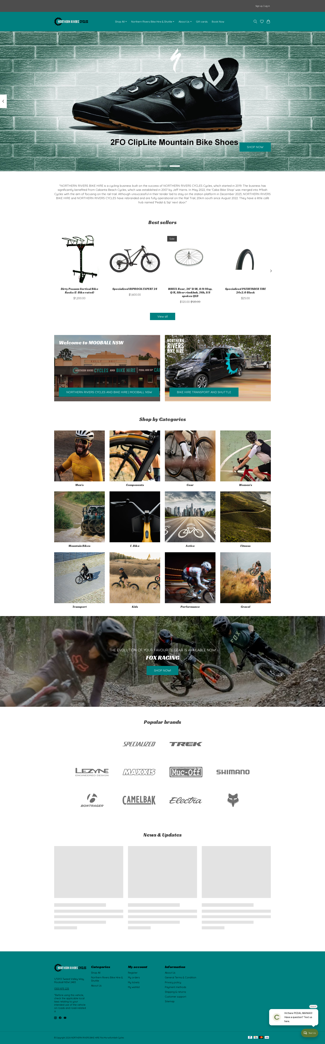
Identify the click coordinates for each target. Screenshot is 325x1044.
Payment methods (175, 987)
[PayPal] (250, 1037)
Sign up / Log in (262, 6)
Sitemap (170, 1001)
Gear (190, 485)
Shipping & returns (175, 991)
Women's (245, 485)
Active (190, 546)
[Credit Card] (256, 1037)
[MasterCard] (261, 1037)
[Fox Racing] (233, 800)
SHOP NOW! (162, 670)
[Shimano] (233, 772)
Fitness (245, 546)
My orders (134, 977)
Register (133, 972)
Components (135, 485)
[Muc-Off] (186, 772)
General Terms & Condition (180, 977)
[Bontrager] (92, 800)
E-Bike (134, 546)
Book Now (218, 21)
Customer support (175, 996)
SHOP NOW (255, 147)
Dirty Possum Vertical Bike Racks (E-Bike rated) (79, 290)
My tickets (133, 982)
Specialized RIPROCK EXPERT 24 (134, 289)
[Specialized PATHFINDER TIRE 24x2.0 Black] (245, 259)
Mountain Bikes (79, 546)
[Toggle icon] (255, 21)
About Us (96, 985)
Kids (135, 607)
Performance (190, 607)
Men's (79, 485)
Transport (79, 607)
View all (162, 316)
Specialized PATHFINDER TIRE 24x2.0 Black (245, 290)
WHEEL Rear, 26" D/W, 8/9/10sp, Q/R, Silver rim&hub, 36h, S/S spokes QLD (190, 292)
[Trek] (186, 744)
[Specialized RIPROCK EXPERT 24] (135, 259)
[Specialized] (139, 744)
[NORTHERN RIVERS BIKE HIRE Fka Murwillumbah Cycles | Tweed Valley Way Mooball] (71, 21)
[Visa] (267, 1037)
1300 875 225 (61, 988)
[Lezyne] (92, 772)
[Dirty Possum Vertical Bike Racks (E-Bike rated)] (79, 259)
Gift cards (202, 21)
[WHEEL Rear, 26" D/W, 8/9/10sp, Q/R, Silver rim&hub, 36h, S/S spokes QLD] (190, 259)
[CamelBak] (139, 800)
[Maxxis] (139, 772)
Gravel (245, 607)
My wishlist (134, 987)
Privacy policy (173, 982)
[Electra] (186, 800)
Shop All (95, 972)
